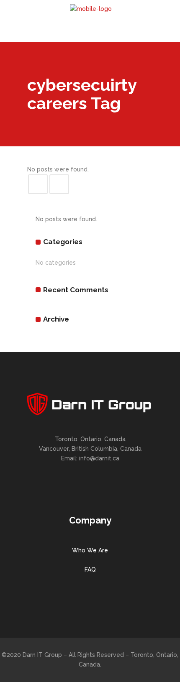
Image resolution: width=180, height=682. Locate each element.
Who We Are (90, 550)
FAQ (90, 569)
